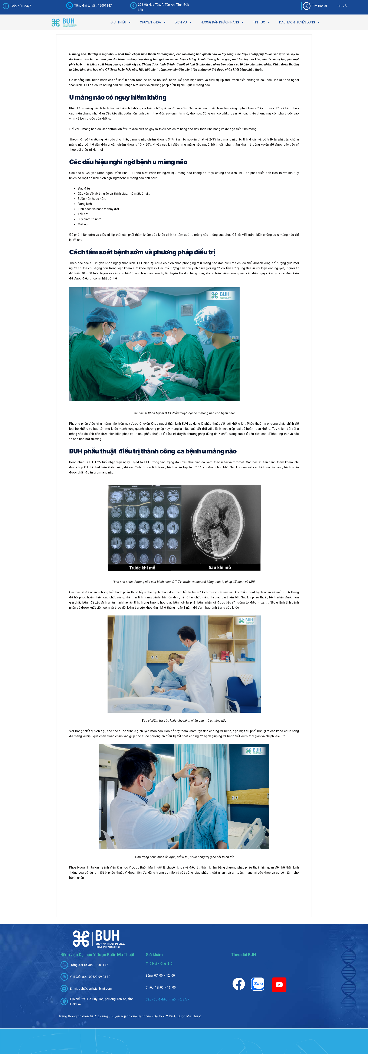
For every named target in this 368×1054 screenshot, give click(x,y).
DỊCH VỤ (181, 22)
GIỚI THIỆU (118, 22)
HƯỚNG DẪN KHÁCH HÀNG (220, 22)
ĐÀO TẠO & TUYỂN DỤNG (297, 22)
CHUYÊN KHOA (150, 22)
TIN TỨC (259, 22)
